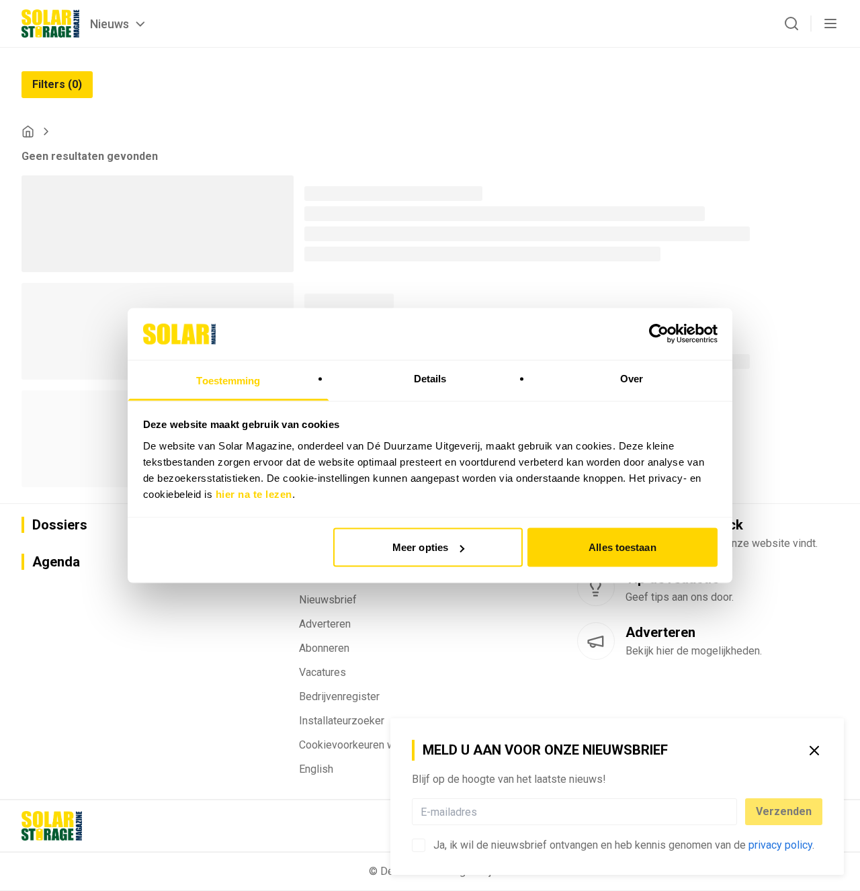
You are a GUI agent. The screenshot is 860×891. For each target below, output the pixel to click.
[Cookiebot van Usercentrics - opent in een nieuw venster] (659, 334)
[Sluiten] (814, 751)
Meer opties (420, 547)
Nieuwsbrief (328, 599)
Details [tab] (430, 378)
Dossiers (59, 525)
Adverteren (325, 624)
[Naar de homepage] (50, 23)
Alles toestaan (622, 547)
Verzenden (784, 811)
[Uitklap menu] (830, 23)
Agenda (56, 562)
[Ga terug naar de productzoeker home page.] (28, 131)
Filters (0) (57, 84)
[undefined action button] (733, 811)
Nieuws (109, 24)
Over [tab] (631, 378)
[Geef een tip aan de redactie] (596, 587)
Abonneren (324, 648)
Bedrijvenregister (339, 696)
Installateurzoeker (341, 720)
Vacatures (322, 672)
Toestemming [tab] (228, 380)
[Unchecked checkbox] (418, 845)
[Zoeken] (791, 23)
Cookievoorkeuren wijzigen (362, 744)
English (316, 769)
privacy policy (780, 845)
